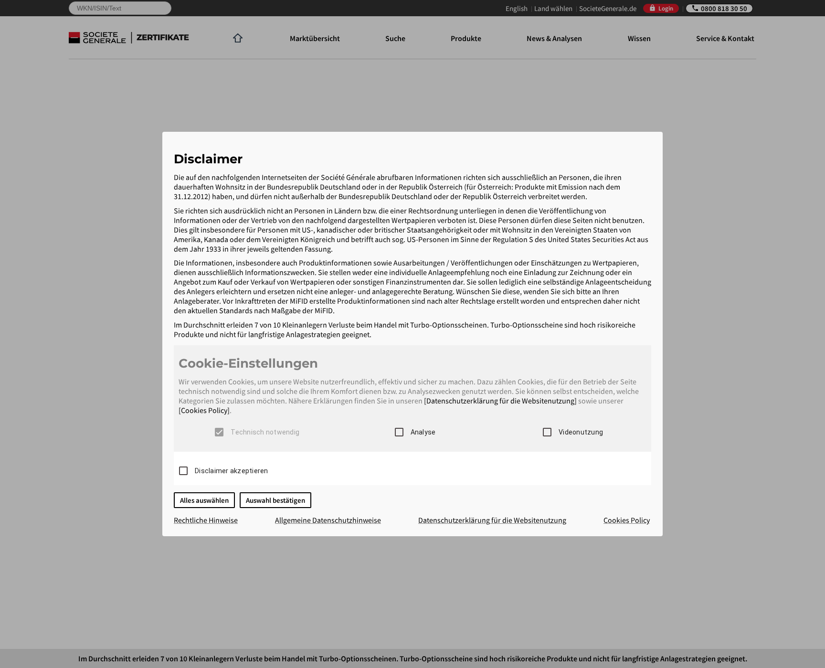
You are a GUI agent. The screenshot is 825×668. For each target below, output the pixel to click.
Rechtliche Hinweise (206, 520)
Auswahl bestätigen (275, 500)
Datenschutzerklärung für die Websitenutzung (492, 520)
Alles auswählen (204, 500)
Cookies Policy (626, 520)
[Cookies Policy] (204, 410)
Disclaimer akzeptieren (231, 471)
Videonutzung (581, 432)
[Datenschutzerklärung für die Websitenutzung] (500, 400)
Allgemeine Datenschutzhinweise (328, 520)
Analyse (423, 432)
